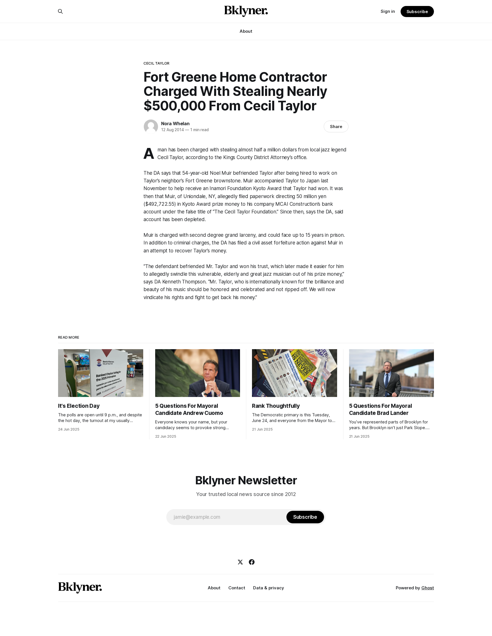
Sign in (388, 11)
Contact (236, 587)
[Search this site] (60, 11)
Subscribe (417, 11)
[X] (240, 562)
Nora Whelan (175, 123)
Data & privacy (268, 587)
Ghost (427, 587)
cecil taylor (157, 63)
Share (336, 126)
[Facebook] (252, 562)
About (246, 31)
